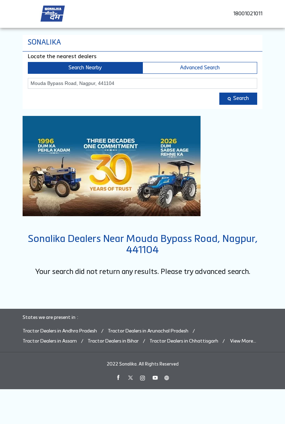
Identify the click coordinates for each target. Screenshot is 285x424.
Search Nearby (85, 67)
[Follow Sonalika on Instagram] (142, 377)
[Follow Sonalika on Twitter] (130, 377)
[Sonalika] (53, 14)
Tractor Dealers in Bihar (113, 341)
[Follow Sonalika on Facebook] (118, 377)
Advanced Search (200, 67)
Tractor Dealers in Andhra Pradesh (60, 331)
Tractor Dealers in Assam (50, 341)
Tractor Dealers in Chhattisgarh (183, 341)
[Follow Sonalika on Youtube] (154, 377)
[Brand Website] (166, 377)
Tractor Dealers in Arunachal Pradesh (148, 331)
